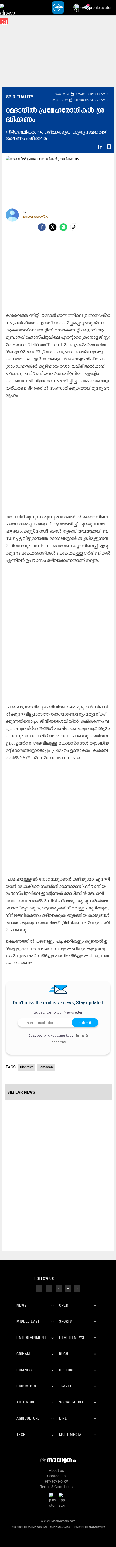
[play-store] (53, 1500)
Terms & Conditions (56, 1487)
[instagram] (58, 1288)
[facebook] (42, 227)
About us (56, 1470)
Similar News (21, 1092)
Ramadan (46, 1067)
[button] (7, 7)
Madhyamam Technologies (49, 1527)
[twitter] (48, 1288)
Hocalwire (97, 1527)
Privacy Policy (56, 1481)
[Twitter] (53, 227)
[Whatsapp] (63, 227)
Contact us (56, 1476)
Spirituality (19, 96)
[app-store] (63, 1500)
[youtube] (68, 1288)
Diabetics (26, 1067)
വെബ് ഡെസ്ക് (35, 217)
